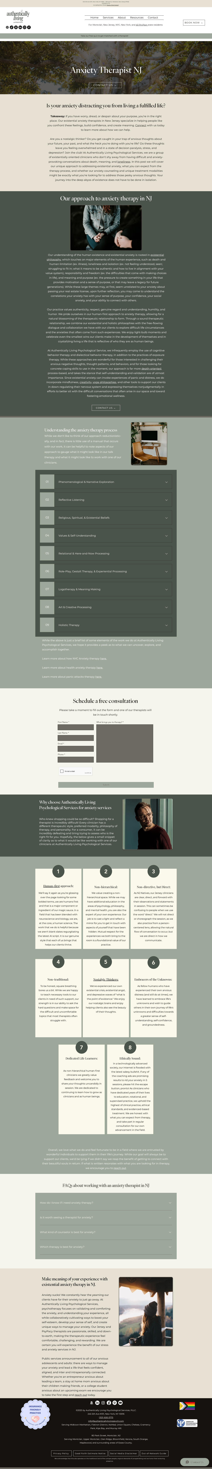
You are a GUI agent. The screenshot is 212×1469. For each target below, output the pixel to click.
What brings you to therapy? (109, 722)
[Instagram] (24, 27)
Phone (61, 754)
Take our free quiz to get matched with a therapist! (104, 36)
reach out (120, 1168)
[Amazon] (16, 27)
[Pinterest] (7, 27)
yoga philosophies (104, 382)
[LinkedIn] (20, 27)
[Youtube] (120, 1403)
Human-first (51, 886)
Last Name (62, 733)
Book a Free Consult (113, 5)
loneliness (123, 161)
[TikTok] (11, 27)
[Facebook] (29, 27)
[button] (122, 18)
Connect (140, 125)
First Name (63, 722)
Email (60, 744)
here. (103, 658)
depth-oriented (151, 368)
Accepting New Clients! (100, 5)
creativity (85, 382)
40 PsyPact (142, 25)
